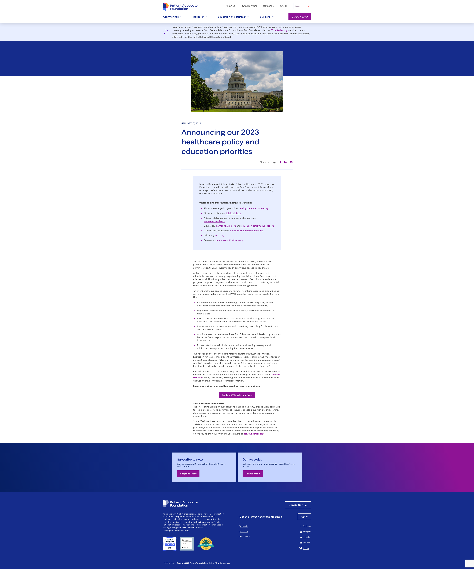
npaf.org (219, 235)
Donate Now (298, 17)
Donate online (253, 473)
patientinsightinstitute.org (229, 240)
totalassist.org (233, 213)
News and (249, 6)
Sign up (304, 516)
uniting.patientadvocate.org (253, 208)
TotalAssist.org (279, 30)
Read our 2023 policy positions (237, 395)
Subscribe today (188, 473)
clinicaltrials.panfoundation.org (246, 230)
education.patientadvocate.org (257, 225)
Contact (268, 6)
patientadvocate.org (214, 221)
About (231, 6)
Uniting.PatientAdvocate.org (176, 530)
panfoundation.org (226, 225)
